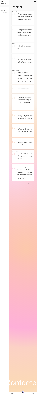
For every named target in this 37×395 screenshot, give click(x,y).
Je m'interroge (13, 43)
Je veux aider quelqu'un (14, 11)
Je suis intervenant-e (3, 14)
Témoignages (4, 3)
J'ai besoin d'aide (17, 70)
